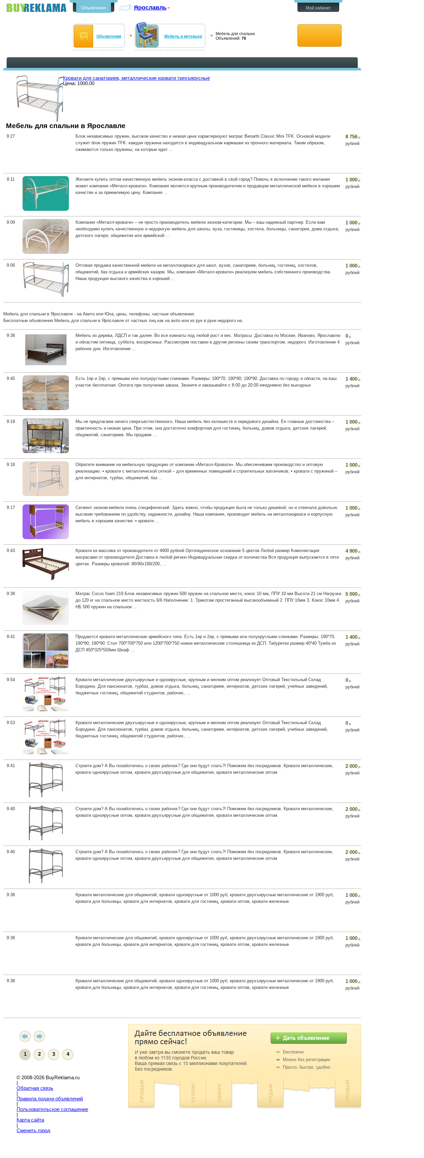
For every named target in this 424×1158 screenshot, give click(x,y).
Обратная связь (35, 1088)
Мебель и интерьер (183, 36)
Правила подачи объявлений (50, 1098)
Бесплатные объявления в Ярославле (36, 8)
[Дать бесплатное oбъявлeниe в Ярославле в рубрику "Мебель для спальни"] (319, 35)
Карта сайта (30, 1120)
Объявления (93, 7)
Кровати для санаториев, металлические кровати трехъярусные (136, 78)
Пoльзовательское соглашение (52, 1109)
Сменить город (33, 1130)
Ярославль (150, 7)
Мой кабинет (318, 7)
